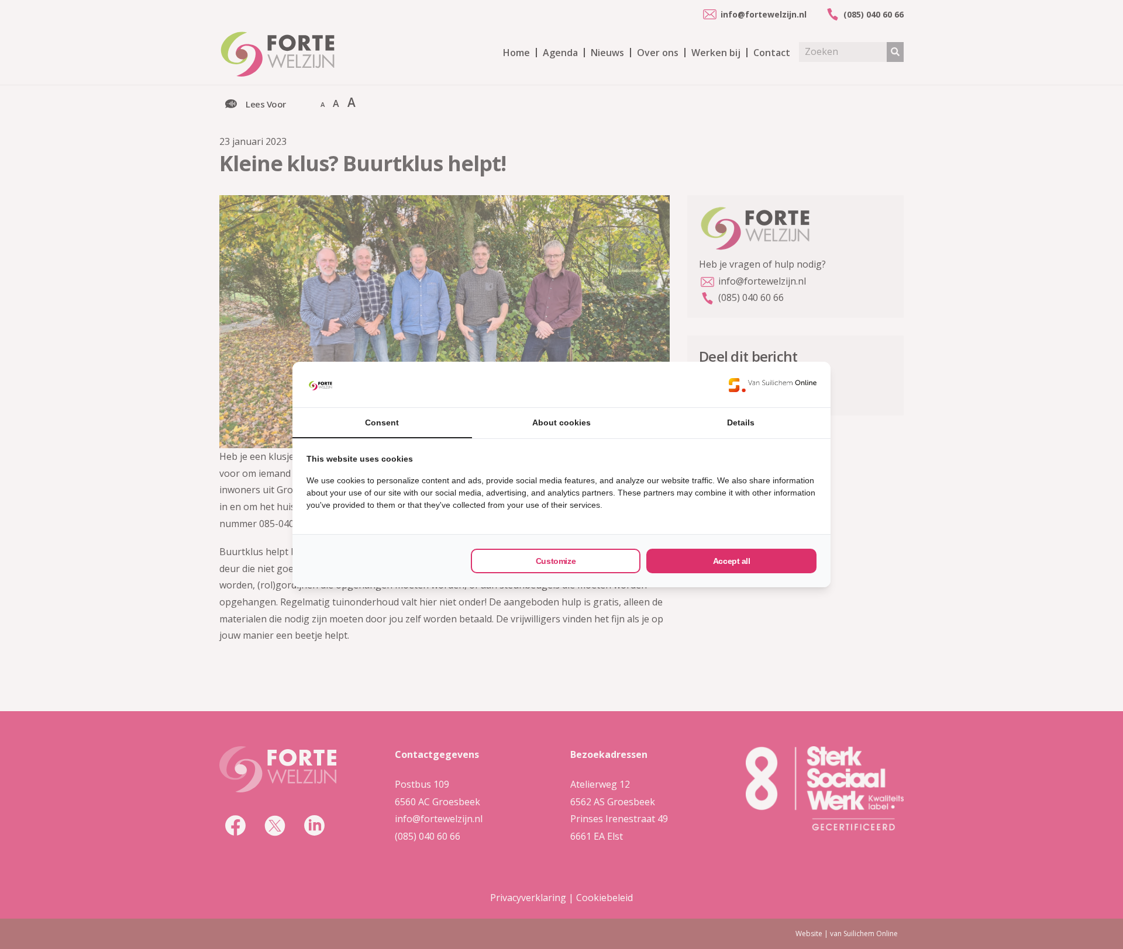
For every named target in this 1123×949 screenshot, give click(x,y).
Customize (556, 561)
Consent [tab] (382, 422)
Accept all (731, 561)
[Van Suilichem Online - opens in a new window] (773, 384)
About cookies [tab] (561, 422)
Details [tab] (741, 422)
